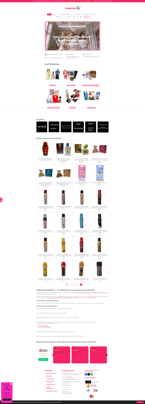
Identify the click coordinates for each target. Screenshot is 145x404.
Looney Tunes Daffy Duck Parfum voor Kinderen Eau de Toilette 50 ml (81, 160)
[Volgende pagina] (81, 285)
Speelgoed (91, 107)
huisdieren (71, 297)
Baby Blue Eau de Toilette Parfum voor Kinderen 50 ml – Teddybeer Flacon (45, 184)
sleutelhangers (65, 297)
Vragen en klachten (50, 378)
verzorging (90, 297)
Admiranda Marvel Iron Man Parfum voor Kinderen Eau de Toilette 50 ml (63, 160)
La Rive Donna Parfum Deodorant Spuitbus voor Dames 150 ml (81, 232)
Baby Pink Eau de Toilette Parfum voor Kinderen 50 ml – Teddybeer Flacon (99, 160)
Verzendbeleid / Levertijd (51, 390)
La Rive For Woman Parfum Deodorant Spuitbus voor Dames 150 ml (63, 256)
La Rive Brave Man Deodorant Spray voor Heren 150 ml (99, 279)
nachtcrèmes (81, 292)
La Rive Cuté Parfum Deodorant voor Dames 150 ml (63, 207)
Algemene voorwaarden (51, 373)
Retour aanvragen (50, 381)
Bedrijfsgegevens (50, 388)
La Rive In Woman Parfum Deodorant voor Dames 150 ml (81, 207)
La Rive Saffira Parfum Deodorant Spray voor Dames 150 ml (63, 232)
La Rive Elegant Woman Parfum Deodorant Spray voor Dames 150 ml (45, 208)
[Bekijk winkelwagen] (80, 17)
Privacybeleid (49, 376)
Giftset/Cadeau (53, 107)
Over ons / (48, 386)
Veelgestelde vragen (50, 384)
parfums (103, 292)
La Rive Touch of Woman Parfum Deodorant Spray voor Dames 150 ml (99, 208)
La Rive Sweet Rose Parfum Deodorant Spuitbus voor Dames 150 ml (81, 256)
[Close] (11, 384)
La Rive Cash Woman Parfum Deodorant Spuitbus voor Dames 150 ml (99, 256)
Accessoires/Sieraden (91, 85)
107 (78, 284)
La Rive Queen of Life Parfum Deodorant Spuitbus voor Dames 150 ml (45, 256)
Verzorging (71, 85)
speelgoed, (57, 297)
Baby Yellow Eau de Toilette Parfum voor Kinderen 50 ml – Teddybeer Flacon (63, 184)
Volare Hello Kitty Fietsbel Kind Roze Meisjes (81, 183)
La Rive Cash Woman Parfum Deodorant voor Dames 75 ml (81, 279)
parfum (94, 297)
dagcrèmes (77, 292)
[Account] (74, 17)
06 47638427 (72, 379)
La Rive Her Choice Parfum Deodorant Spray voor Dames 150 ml (45, 232)
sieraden (60, 297)
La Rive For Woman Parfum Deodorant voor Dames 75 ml (45, 279)
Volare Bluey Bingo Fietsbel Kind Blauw (99, 183)
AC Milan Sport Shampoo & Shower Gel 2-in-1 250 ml (45, 159)
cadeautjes (76, 297)
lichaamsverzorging (96, 292)
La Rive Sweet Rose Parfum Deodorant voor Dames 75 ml (63, 279)
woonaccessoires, (51, 297)
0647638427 (48, 327)
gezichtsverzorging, (89, 292)
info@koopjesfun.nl (44, 325)
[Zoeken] (77, 17)
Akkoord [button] (140, 402)
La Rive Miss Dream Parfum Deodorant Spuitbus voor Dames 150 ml (99, 232)
